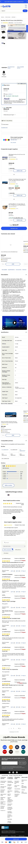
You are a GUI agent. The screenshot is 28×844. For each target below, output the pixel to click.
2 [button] (11, 728)
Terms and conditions (12, 766)
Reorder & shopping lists (17, 782)
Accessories (18, 269)
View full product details (11, 67)
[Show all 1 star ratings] (13, 478)
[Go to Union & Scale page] (17, 752)
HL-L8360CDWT (22, 450)
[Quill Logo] (6, 6)
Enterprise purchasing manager (10, 808)
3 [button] (13, 728)
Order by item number (17, 791)
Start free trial (22, 99)
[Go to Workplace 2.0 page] (23, 752)
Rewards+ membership (10, 782)
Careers (23, 789)
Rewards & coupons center (17, 795)
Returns (2, 784)
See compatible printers (6, 258)
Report (24, 570)
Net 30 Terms (9, 795)
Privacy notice (13, 835)
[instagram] (10, 772)
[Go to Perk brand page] (23, 747)
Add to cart (16, 839)
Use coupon (22, 762)
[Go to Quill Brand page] (5, 747)
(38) (21, 473)
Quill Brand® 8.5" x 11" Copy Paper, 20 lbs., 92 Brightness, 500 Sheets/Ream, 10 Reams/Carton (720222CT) (17, 204)
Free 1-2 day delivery (7, 120)
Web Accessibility (24, 792)
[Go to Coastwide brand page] (11, 747)
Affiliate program (9, 822)
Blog (23, 783)
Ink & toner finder (17, 786)
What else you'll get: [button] (9, 114)
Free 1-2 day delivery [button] (6, 432)
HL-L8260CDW (5, 449)
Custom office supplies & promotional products (10, 799)
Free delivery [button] (4, 261)
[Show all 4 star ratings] (13, 473)
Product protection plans (10, 816)
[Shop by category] (1, 6)
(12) (21, 477)
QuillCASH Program (10, 788)
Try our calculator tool (18, 101)
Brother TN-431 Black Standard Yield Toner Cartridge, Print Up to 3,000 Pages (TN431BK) (9, 422)
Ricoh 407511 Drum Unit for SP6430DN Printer (9, 251)
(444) (21, 471)
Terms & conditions (4, 835)
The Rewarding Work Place (24, 786)
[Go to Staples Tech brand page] (11, 752)
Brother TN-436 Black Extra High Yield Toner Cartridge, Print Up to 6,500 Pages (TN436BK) (17, 180)
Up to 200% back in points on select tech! (14, 1)
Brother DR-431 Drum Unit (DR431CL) (17, 155)
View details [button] (13, 142)
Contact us (3, 810)
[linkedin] (13, 772)
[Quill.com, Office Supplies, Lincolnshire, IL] (5, 827)
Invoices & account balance (3, 791)
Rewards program (9, 785)
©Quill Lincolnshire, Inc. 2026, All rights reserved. (10, 831)
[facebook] (17, 772)
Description (4, 269)
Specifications (11, 269)
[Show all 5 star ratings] (13, 471)
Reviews (24, 269)
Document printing (10, 804)
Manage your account (3, 787)
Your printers (17, 788)
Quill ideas (10, 819)
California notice (21, 835)
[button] (27, 1)
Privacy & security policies (3, 807)
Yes (13, 570)
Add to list (5, 127)
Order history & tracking (3, 782)
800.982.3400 (14, 139)
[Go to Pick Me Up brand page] (17, 747)
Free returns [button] (5, 124)
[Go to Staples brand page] (5, 752)
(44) (21, 478)
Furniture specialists (10, 812)
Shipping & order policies (3, 798)
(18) (21, 475)
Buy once (6, 85)
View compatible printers (20, 67)
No (18, 570)
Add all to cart (14, 228)
